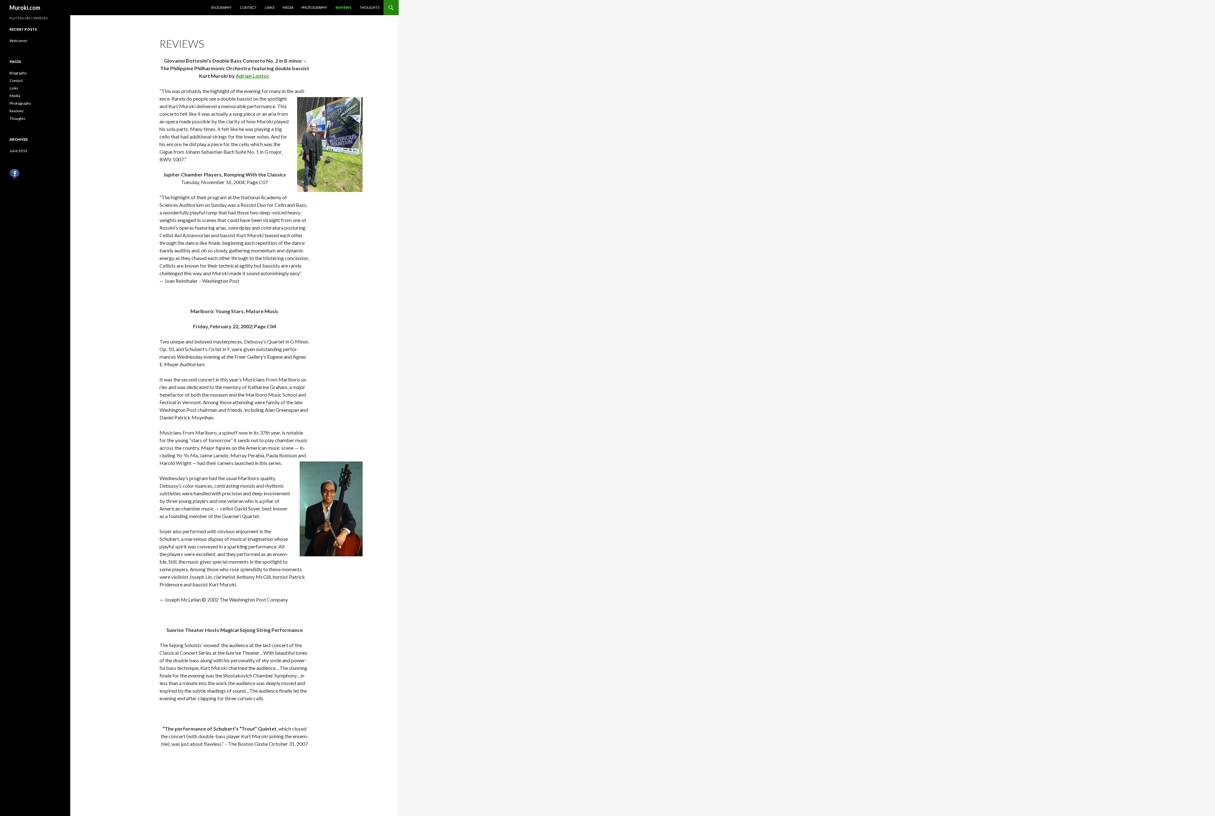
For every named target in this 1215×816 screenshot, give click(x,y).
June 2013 (18, 150)
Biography (221, 7)
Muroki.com (24, 7)
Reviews (343, 7)
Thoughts (369, 7)
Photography (314, 7)
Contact (248, 7)
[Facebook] (14, 173)
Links (269, 7)
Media (288, 7)
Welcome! (18, 40)
